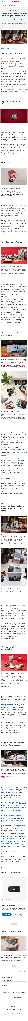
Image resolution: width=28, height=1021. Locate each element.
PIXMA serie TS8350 (15, 841)
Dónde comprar (6, 914)
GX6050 (18, 846)
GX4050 (8, 846)
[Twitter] (17, 1009)
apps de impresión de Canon (9, 450)
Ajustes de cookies (21, 1002)
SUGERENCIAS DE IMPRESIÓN (14, 10)
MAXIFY (24, 366)
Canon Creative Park (7, 704)
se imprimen (10, 66)
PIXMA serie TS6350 (14, 840)
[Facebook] (7, 1009)
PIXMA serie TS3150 (15, 836)
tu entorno (11, 73)
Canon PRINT (4, 776)
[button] (7, 923)
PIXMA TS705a (5, 836)
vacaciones (6, 56)
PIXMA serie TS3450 (14, 838)
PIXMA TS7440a (17, 810)
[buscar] (5, 2)
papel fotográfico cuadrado (9, 792)
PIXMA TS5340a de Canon (8, 812)
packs (17, 150)
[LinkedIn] (14, 1009)
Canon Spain (13, 1006)
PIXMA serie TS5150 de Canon (17, 822)
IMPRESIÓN (3, 953)
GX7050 (23, 846)
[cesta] (2, 2)
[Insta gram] (10, 1009)
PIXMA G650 (12, 835)
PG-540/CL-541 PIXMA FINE (16, 226)
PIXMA (19, 366)
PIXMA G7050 (20, 835)
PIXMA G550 (4, 835)
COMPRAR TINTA (17, 914)
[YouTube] (20, 1009)
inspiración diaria (6, 620)
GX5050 (13, 846)
